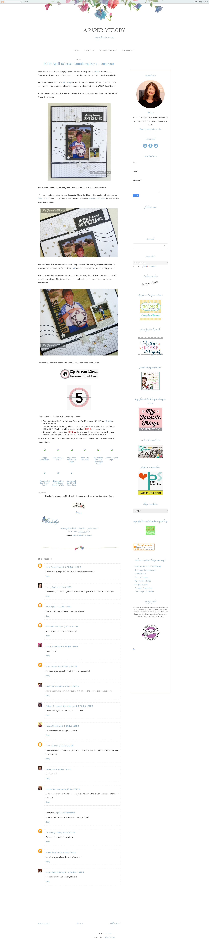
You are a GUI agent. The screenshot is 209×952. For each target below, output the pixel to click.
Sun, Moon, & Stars (58, 459)
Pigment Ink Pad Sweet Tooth (45, 483)
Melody (150, 113)
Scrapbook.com (141, 584)
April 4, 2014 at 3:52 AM (61, 607)
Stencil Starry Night (112, 459)
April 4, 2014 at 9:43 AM (67, 666)
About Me (89, 50)
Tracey (48, 587)
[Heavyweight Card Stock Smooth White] (58, 474)
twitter (82, 528)
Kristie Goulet (52, 646)
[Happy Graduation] (45, 451)
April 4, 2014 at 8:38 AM (68, 646)
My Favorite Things (143, 581)
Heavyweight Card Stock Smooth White (58, 483)
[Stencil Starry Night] (112, 451)
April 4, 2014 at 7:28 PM (61, 769)
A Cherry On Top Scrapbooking (148, 566)
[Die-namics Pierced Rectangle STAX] (98, 451)
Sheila (48, 769)
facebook (71, 528)
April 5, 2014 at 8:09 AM (66, 813)
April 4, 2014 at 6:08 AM (68, 626)
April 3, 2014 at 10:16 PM (70, 567)
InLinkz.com (42, 492)
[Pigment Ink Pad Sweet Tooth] (45, 474)
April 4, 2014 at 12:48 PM (69, 686)
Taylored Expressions (144, 588)
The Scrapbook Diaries (144, 592)
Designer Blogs (109, 937)
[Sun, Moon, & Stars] (58, 451)
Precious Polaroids (97, 198)
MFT (97, 71)
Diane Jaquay (51, 666)
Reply (48, 576)
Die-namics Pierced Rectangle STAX (98, 461)
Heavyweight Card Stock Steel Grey (71, 483)
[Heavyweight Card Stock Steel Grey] (72, 474)
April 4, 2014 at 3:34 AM (61, 587)
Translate (152, 266)
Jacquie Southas (53, 789)
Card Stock (42, 198)
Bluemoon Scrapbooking (145, 570)
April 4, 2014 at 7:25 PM (64, 746)
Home (77, 50)
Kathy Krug (50, 832)
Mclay (48, 607)
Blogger (108, 933)
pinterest (93, 528)
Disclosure (128, 50)
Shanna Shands (52, 726)
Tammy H (49, 746)
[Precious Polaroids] (85, 451)
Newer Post (43, 924)
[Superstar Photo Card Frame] (72, 451)
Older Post (115, 924)
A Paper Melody (104, 30)
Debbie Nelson (52, 626)
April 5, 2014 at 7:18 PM (65, 832)
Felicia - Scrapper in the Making (59, 706)
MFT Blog (67, 82)
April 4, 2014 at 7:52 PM (70, 789)
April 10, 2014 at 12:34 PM (73, 872)
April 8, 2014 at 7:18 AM (66, 852)
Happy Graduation (44, 459)
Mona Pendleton (53, 567)
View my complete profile (150, 129)
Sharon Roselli (52, 686)
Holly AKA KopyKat (54, 872)
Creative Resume (108, 50)
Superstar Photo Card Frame (71, 460)
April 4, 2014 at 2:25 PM (83, 706)
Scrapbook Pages (84, 535)
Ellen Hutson (140, 573)
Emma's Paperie (141, 577)
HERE (109, 421)
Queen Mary (51, 852)
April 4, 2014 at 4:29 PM (69, 726)
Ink (74, 268)
